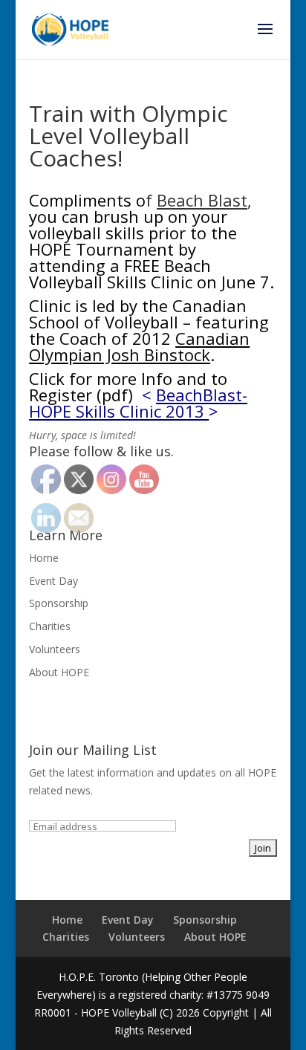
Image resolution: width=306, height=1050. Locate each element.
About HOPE (59, 672)
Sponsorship (58, 603)
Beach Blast (202, 200)
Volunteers (54, 649)
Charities (50, 626)
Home (44, 558)
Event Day (53, 581)
